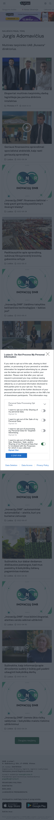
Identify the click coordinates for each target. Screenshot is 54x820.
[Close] (48, 354)
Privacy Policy (43, 465)
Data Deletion (11, 465)
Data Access (27, 465)
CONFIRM (16, 456)
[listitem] (27, 404)
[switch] (43, 410)
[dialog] (27, 410)
